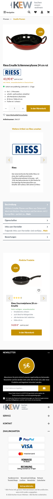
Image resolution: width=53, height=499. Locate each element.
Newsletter (31, 480)
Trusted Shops (13, 480)
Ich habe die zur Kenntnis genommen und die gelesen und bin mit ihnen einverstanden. (27, 399)
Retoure (40, 478)
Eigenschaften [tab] (11, 220)
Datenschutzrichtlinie (18, 395)
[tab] (26, 209)
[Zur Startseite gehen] (26, 4)
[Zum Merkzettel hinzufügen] (39, 291)
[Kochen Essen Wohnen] (15, 407)
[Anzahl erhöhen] (23, 108)
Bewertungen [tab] (10, 237)
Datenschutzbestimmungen (23, 398)
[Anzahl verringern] (6, 108)
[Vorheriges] (9, 160)
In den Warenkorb (38, 108)
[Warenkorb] (48, 12)
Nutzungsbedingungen (34, 395)
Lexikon (22, 480)
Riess (14, 167)
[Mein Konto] (42, 12)
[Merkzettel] (35, 12)
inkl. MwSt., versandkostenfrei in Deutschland (18, 82)
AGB (12, 400)
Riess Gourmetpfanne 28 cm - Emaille (24, 304)
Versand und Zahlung (28, 478)
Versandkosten (42, 490)
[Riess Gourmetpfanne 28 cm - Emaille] (26, 280)
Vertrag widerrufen (26, 486)
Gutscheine (41, 480)
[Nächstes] (43, 160)
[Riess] (12, 72)
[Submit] (44, 388)
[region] (26, 41)
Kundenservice (13, 478)
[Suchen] (29, 12)
